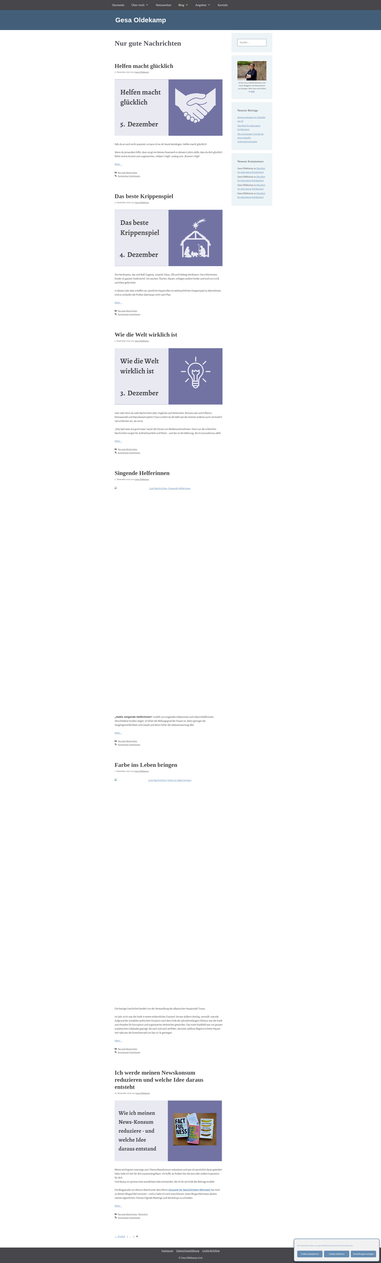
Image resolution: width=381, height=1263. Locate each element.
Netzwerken (163, 5)
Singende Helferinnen (142, 473)
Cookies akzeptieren (310, 1254)
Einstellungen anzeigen (363, 1254)
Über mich (138, 5)
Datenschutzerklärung (187, 1251)
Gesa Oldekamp (140, 20)
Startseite (118, 5)
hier (253, 91)
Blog (181, 5)
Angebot (200, 5)
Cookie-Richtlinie (211, 1251)
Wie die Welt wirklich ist (146, 334)
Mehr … (118, 164)
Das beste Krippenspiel (144, 196)
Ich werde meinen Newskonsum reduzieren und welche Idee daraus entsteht (159, 1079)
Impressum (167, 1251)
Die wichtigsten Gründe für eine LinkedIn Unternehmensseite (250, 138)
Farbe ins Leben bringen (146, 765)
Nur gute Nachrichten (127, 173)
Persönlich (143, 1214)
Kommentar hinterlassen (129, 176)
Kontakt (223, 5)
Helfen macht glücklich (144, 66)
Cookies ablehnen (337, 1254)
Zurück (120, 1236)
